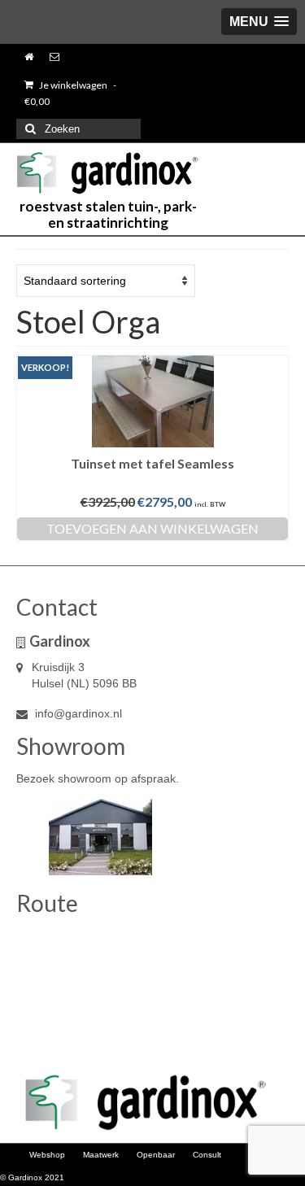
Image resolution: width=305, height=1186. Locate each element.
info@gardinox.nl (77, 713)
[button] (259, 21)
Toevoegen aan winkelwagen (152, 528)
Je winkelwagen (70, 93)
